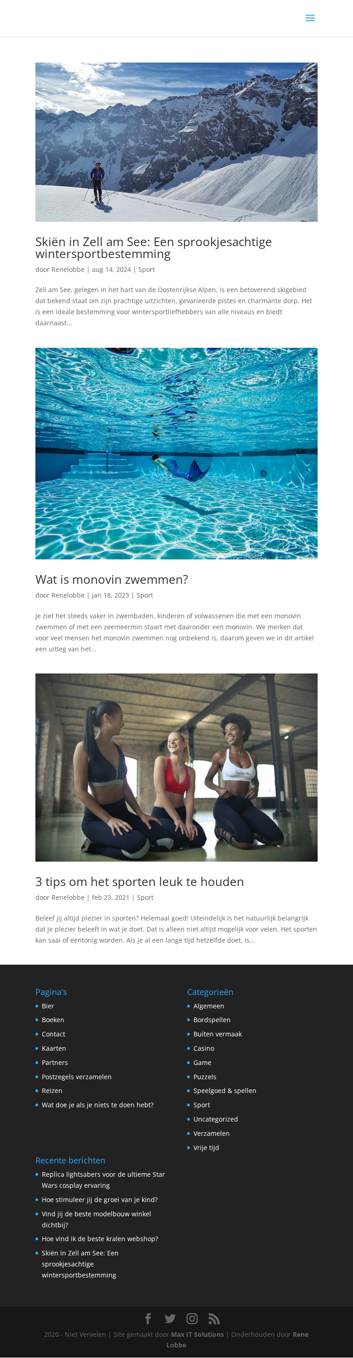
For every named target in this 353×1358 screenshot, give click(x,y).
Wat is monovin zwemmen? (111, 579)
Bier (48, 1005)
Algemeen (209, 1005)
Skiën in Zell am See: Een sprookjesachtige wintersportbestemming (153, 247)
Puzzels (205, 1076)
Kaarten (54, 1048)
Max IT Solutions (197, 1334)
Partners (55, 1062)
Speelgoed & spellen (225, 1090)
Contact (53, 1034)
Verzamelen (212, 1133)
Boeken (53, 1019)
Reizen (52, 1090)
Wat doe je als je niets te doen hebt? (98, 1104)
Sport (146, 269)
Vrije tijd (206, 1147)
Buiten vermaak (218, 1034)
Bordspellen (212, 1019)
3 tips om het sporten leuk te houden (139, 881)
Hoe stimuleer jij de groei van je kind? (100, 1199)
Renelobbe (68, 269)
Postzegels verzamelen (77, 1076)
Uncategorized (216, 1119)
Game (202, 1062)
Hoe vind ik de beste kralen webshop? (100, 1238)
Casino (204, 1048)
